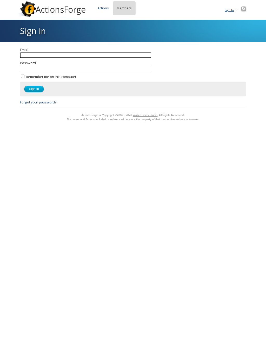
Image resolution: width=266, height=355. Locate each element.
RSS (243, 8)
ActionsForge (61, 9)
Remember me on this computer (50, 76)
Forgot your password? (38, 102)
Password (28, 63)
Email (24, 49)
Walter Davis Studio (145, 115)
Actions (103, 8)
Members (124, 8)
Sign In (229, 10)
